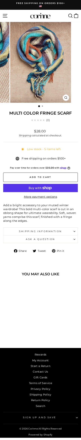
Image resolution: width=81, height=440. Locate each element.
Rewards (41, 354)
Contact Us (40, 371)
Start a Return (40, 366)
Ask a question (40, 239)
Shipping (25, 135)
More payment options (40, 196)
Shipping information (40, 231)
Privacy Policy (40, 388)
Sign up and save (39, 417)
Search (40, 406)
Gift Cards (40, 377)
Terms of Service (40, 383)
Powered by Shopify (40, 434)
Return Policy (40, 400)
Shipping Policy (40, 394)
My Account (40, 360)
